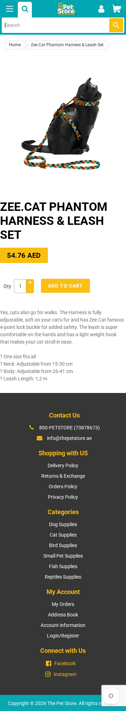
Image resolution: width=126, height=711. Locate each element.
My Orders (63, 604)
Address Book (63, 614)
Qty (7, 286)
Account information (63, 625)
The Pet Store (61, 703)
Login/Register (63, 635)
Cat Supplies (63, 535)
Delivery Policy (63, 465)
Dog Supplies (63, 524)
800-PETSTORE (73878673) (69, 427)
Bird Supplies (63, 545)
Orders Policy (63, 486)
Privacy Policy (63, 497)
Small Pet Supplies (63, 556)
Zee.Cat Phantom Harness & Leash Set (67, 44)
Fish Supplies (63, 566)
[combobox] (63, 25)
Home (15, 44)
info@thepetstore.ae (69, 438)
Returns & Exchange (63, 476)
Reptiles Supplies (63, 577)
